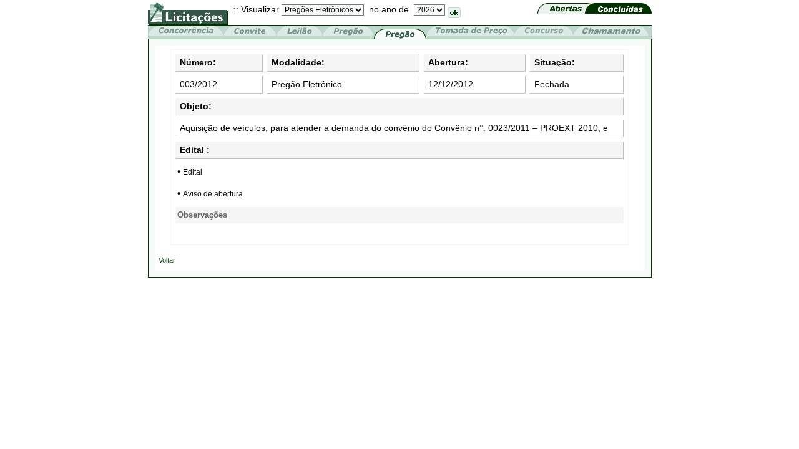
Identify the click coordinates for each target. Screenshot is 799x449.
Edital (192, 172)
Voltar (167, 260)
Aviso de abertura (213, 194)
